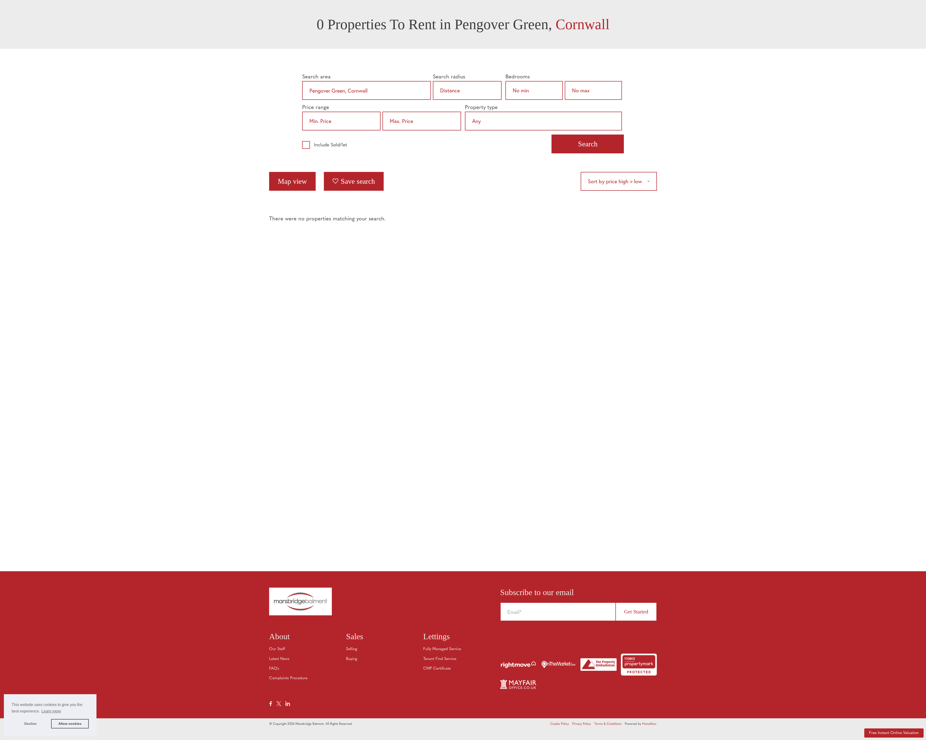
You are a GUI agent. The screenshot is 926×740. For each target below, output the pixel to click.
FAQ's (274, 669)
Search (588, 144)
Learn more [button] (51, 711)
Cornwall (583, 24)
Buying (351, 659)
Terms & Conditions (607, 724)
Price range (315, 107)
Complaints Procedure (288, 678)
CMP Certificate (437, 669)
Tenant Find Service (439, 659)
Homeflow (649, 724)
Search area (316, 77)
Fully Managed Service (442, 649)
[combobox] (366, 90)
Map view (292, 181)
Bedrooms (517, 77)
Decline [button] (30, 724)
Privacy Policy (581, 724)
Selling (351, 649)
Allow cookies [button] (70, 724)
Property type (481, 107)
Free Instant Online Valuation (894, 733)
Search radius (449, 77)
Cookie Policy (559, 724)
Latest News (279, 659)
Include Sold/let (330, 145)
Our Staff (277, 649)
